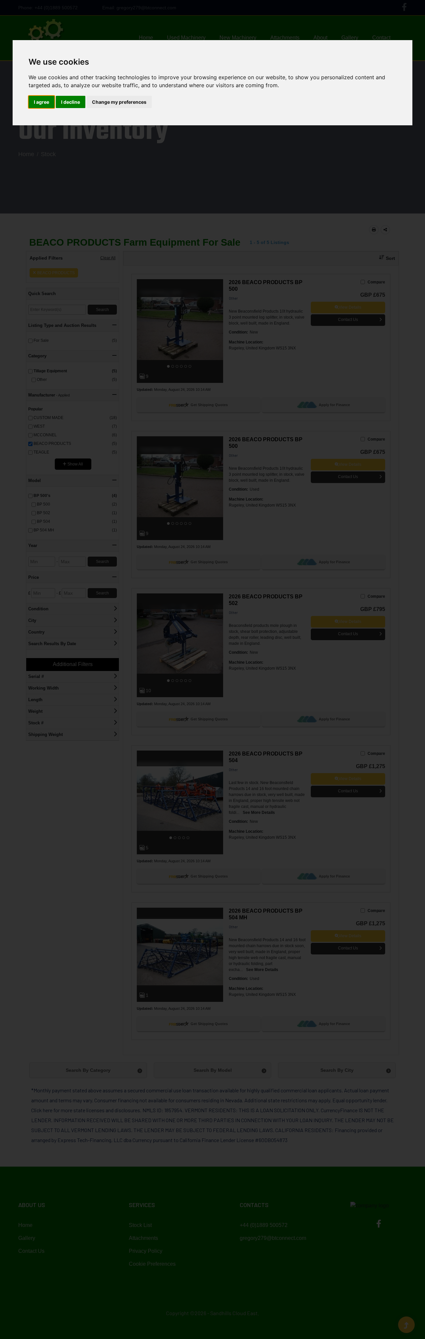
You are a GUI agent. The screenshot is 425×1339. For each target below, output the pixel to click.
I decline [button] (70, 102)
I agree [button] (41, 102)
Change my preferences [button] (119, 102)
